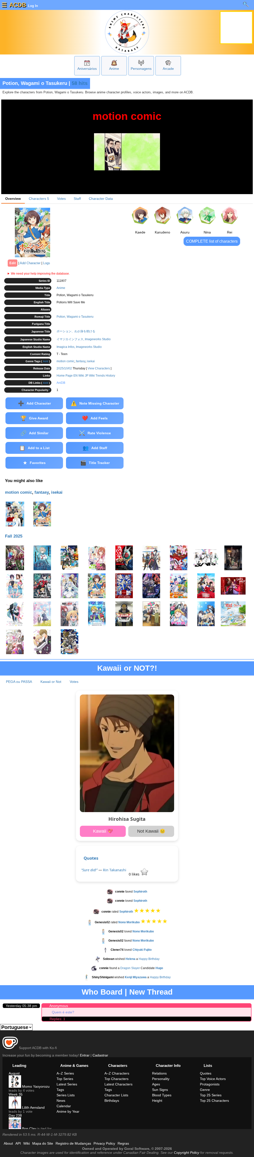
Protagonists (210, 1084)
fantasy (80, 361)
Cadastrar (100, 1055)
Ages (156, 1084)
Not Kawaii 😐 (151, 831)
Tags (60, 1090)
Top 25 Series (211, 1095)
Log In (32, 6)
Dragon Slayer (130, 968)
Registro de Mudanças (73, 1143)
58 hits (80, 83)
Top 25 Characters (214, 1101)
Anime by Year (68, 1111)
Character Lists (116, 1095)
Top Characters (116, 1079)
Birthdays (111, 1101)
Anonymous (58, 1006)
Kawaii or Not (50, 682)
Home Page (65, 375)
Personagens (141, 69)
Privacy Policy (104, 1143)
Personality (160, 1079)
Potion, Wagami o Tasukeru (75, 316)
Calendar (64, 1106)
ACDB (17, 4)
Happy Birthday (149, 959)
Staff (77, 199)
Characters (39, 199)
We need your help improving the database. (40, 273)
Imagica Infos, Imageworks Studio (79, 347)
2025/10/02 (64, 368)
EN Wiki (78, 375)
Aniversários (87, 69)
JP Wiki (90, 375)
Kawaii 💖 (103, 831)
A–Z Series (65, 1073)
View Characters (99, 368)
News (61, 1101)
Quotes (91, 858)
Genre (205, 1090)
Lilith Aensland (33, 1107)
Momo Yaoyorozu (35, 1086)
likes (134, 874)
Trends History (105, 375)
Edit (12, 263)
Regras (123, 1143)
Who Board (102, 992)
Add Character (30, 263)
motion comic (65, 361)
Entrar (85, 1055)
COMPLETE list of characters (212, 241)
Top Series (65, 1079)
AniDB (61, 383)
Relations (159, 1073)
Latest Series (67, 1084)
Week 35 (16, 1094)
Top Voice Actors (213, 1079)
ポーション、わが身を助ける (76, 331)
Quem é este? (63, 1012)
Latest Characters (118, 1084)
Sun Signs (160, 1090)
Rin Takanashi (114, 870)
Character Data (101, 199)
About (8, 1143)
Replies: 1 (57, 1019)
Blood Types (161, 1095)
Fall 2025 (13, 536)
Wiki (26, 1143)
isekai (91, 361)
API (18, 1143)
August (14, 1073)
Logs (46, 263)
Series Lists (66, 1095)
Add (45, 361)
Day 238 (15, 1115)
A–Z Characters (116, 1073)
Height (157, 1101)
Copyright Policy (186, 1153)
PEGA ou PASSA (19, 682)
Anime (114, 69)
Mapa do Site (42, 1143)
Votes (61, 199)
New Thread (151, 992)
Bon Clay (28, 1129)
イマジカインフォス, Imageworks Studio (84, 339)
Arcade (168, 69)
